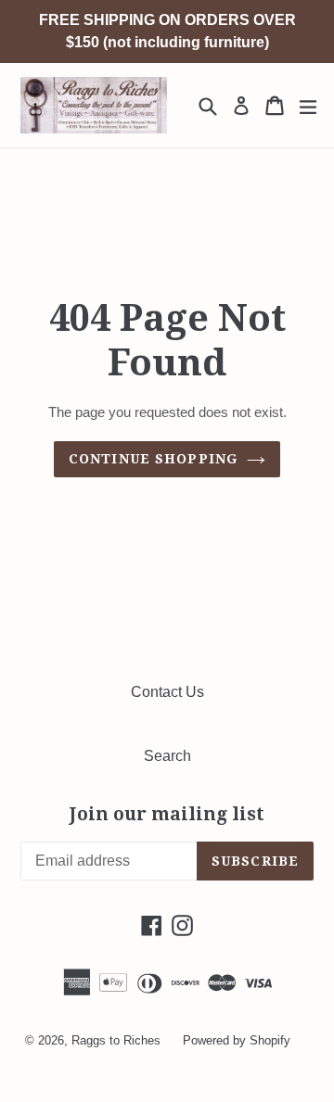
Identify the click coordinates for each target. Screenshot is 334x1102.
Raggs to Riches (116, 1040)
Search (167, 756)
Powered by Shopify (236, 1040)
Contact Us (167, 692)
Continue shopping (153, 458)
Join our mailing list (167, 814)
